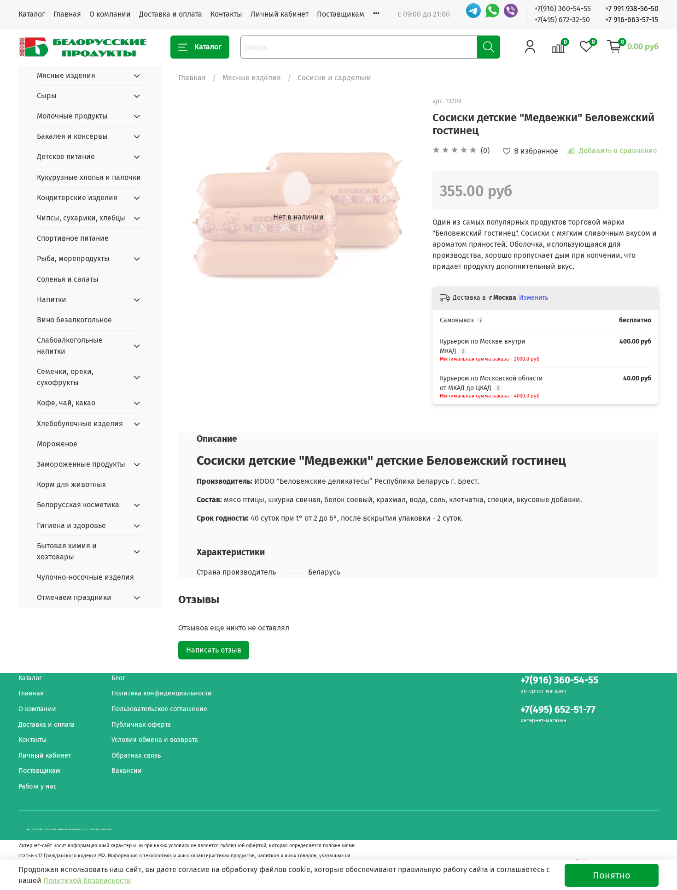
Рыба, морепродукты (73, 258)
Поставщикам (340, 14)
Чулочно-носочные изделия (85, 577)
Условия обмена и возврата (154, 740)
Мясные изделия (251, 77)
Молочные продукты (72, 116)
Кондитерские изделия (77, 197)
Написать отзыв (213, 650)
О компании (110, 14)
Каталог (31, 14)
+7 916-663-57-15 (631, 19)
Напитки (51, 299)
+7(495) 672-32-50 (562, 19)
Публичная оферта (141, 725)
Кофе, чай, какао (66, 402)
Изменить (533, 298)
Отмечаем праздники (74, 597)
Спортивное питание (73, 238)
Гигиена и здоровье (71, 525)
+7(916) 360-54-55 (562, 8)
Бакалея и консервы (72, 136)
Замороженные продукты (81, 464)
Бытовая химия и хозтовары (67, 551)
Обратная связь (136, 755)
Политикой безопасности (87, 880)
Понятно (611, 875)
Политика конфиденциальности (161, 693)
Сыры (47, 95)
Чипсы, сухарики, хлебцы (81, 218)
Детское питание (66, 156)
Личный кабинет (280, 14)
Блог (118, 678)
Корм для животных (71, 484)
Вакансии (126, 771)
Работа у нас (37, 786)
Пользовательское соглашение (159, 709)
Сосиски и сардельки (334, 77)
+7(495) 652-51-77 (557, 710)
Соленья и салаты (68, 279)
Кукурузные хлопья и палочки (89, 177)
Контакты (226, 14)
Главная (67, 14)
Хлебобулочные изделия (80, 423)
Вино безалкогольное (74, 319)
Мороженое (57, 443)
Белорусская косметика (78, 504)
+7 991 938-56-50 (632, 8)
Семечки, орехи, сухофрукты (65, 377)
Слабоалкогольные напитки (70, 346)
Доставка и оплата (170, 14)
